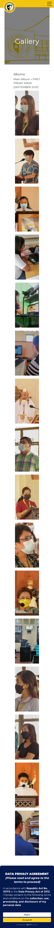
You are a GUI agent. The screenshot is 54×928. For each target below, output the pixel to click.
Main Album (22, 79)
